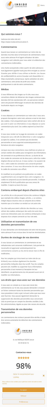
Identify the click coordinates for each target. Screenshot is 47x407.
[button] (44, 375)
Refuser (23, 396)
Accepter (23, 390)
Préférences (23, 402)
